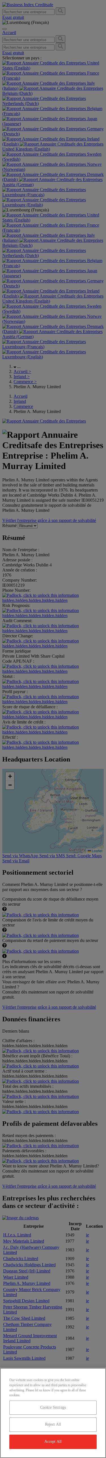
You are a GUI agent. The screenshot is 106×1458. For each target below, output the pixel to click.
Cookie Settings (53, 1407)
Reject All (53, 1424)
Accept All (53, 1441)
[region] (53, 1413)
